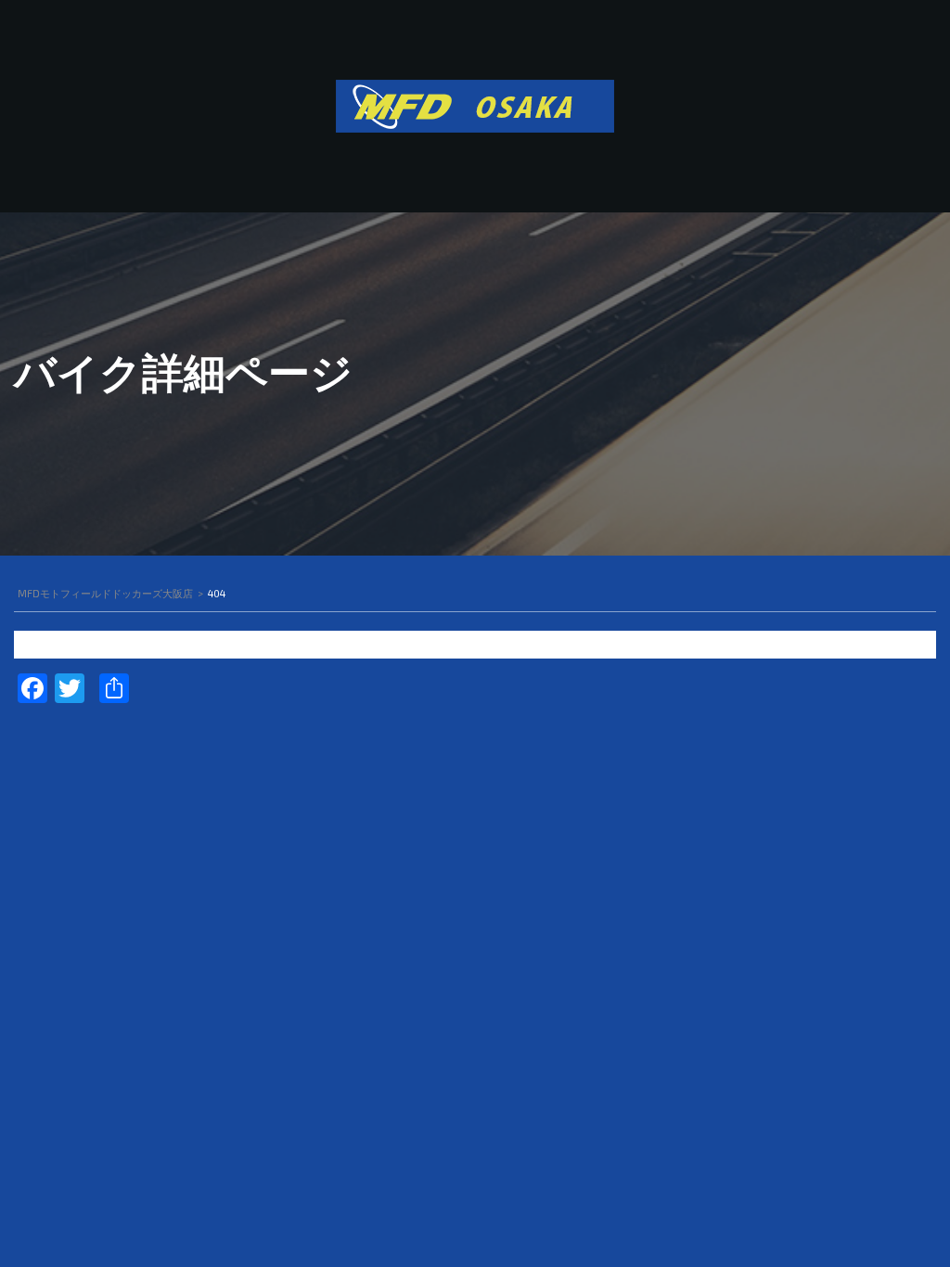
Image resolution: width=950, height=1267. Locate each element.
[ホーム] (475, 104)
